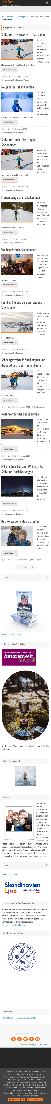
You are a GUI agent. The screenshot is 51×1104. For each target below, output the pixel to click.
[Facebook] (31, 1039)
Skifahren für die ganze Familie (20, 414)
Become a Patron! (9, 874)
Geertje (7, 77)
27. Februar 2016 (21, 77)
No (23, 1100)
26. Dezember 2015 (20, 292)
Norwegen (22, 17)
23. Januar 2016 (21, 129)
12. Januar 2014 (21, 560)
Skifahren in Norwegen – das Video (23, 35)
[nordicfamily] (13, 1039)
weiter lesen (8, 69)
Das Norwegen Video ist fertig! (20, 521)
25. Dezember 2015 (20, 349)
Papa (6, 187)
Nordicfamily (7, 1)
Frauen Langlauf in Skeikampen (20, 197)
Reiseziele (11, 17)
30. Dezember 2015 (20, 187)
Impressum (8, 1017)
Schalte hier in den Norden (13, 925)
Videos (26, 80)
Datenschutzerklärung (26, 1017)
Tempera (33, 1045)
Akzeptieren (13, 1100)
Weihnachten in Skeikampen (18, 250)
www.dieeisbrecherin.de (12, 634)
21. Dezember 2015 (22, 456)
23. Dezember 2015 (22, 407)
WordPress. (43, 1045)
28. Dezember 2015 (20, 239)
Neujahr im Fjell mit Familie (18, 87)
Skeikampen (18, 80)
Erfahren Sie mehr (35, 1100)
